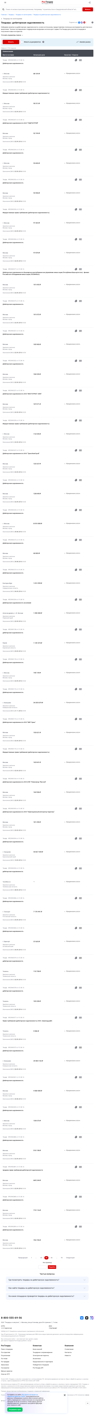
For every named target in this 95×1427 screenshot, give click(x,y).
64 (41, 1258)
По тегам (4, 1358)
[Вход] (89, 2)
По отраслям (5, 1352)
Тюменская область (9, 976)
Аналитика (37, 1358)
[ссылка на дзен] (86, 1318)
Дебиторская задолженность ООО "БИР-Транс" (19, 722)
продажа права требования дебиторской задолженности (23, 1170)
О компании (69, 1349)
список (87, 1395)
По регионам (5, 1355)
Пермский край (8, 618)
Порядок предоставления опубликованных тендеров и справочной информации (25, 1391)
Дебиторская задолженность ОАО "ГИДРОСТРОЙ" (20, 123)
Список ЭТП (5, 1374)
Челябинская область (10, 887)
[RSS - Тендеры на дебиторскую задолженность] (84, 22)
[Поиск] (3, 9)
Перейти (52, 1267)
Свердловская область (10, 588)
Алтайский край (8, 946)
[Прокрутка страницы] (88, 1403)
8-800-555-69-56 (11, 1317)
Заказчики (5, 1365)
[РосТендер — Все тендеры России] (47, 2)
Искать (88, 9)
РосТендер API (38, 1368)
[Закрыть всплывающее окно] (65, 1395)
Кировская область (9, 648)
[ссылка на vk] (81, 1318)
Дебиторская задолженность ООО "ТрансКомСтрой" (21, 453)
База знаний (37, 1349)
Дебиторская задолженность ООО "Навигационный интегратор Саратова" (28, 812)
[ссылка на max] (91, 1318)
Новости (68, 1355)
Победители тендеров (41, 1365)
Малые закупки (6, 1371)
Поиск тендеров (7, 1349)
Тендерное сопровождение (42, 1352)
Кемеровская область (10, 707)
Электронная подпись (41, 1355)
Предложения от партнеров (43, 1362)
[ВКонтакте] (79, 23)
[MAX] (82, 23)
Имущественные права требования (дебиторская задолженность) (26, 93)
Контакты (68, 1352)
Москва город (7, 78)
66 (51, 1258)
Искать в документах (32, 42)
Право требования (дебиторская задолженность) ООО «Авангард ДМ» (27, 1021)
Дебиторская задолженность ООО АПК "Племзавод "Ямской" (24, 782)
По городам (5, 1362)
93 (62, 1258)
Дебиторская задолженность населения (17, 603)
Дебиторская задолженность (13, 63)
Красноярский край (9, 857)
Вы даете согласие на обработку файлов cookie (22, 1395)
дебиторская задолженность (13, 633)
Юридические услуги (73, 73)
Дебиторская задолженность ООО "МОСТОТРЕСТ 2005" (22, 394)
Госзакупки (5, 1368)
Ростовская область (9, 916)
